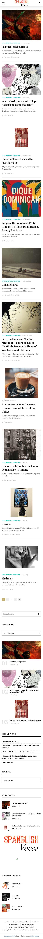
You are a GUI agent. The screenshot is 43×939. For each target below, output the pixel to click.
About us (7, 922)
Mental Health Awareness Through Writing (22, 927)
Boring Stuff (7, 930)
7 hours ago (26, 43)
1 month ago (26, 97)
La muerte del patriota (15, 46)
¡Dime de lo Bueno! (28, 924)
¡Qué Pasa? (5, 401)
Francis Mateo (9, 173)
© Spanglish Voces (9, 936)
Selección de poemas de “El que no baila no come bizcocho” (24, 691)
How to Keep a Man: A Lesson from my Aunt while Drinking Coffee (19, 408)
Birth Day (7, 578)
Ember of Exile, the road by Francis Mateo (25, 720)
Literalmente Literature (11, 43)
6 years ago (16, 887)
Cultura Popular (14, 924)
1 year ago (13, 401)
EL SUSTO (15, 895)
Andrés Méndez (34, 936)
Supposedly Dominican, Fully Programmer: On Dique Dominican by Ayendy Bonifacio (20, 226)
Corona (6, 524)
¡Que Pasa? (35, 922)
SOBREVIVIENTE (18, 907)
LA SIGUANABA (17, 884)
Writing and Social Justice (21, 922)
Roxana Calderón (10, 241)
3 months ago (26, 219)
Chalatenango (10, 284)
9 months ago (26, 281)
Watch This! (35, 930)
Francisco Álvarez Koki (11, 57)
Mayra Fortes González (12, 360)
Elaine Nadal (8, 422)
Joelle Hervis (8, 589)
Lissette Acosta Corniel (12, 534)
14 (15, 599)
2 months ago (26, 155)
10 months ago (27, 335)
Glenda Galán (8, 115)
